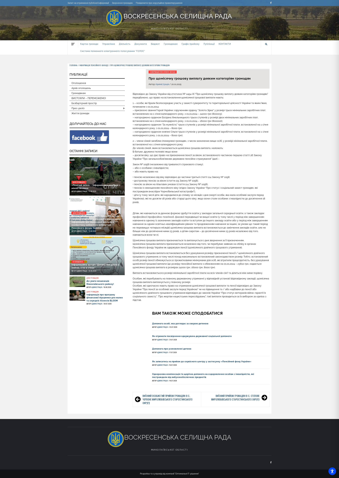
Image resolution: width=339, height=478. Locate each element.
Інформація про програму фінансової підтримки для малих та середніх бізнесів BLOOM (104, 297)
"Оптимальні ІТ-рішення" (187, 473)
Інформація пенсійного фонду (162, 72)
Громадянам (79, 93)
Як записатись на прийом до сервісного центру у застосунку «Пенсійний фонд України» (201, 361)
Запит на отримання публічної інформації (88, 3)
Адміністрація (162, 84)
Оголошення (79, 83)
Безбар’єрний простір (84, 103)
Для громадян (79, 182)
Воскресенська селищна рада (177, 16)
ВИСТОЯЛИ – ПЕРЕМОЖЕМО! (89, 98)
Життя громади (80, 113)
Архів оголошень (81, 88)
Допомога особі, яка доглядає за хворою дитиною (180, 323)
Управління (108, 44)
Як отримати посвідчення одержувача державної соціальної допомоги (192, 336)
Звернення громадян (122, 3)
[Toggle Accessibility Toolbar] (332, 471)
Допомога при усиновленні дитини (171, 349)
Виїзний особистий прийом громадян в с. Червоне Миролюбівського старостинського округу (168, 399)
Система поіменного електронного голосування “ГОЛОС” (112, 51)
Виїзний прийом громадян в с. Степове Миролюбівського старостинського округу (235, 397)
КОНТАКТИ (225, 44)
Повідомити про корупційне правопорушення (159, 3)
